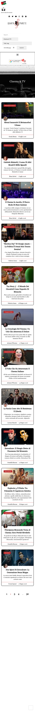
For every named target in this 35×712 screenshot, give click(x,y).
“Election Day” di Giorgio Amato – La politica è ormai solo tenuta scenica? (17, 246)
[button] (17, 54)
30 (27, 594)
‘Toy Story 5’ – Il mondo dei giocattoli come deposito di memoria (17, 289)
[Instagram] (19, 16)
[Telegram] (25, 16)
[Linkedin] (22, 16)
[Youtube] (15, 16)
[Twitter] (12, 16)
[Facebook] (9, 16)
